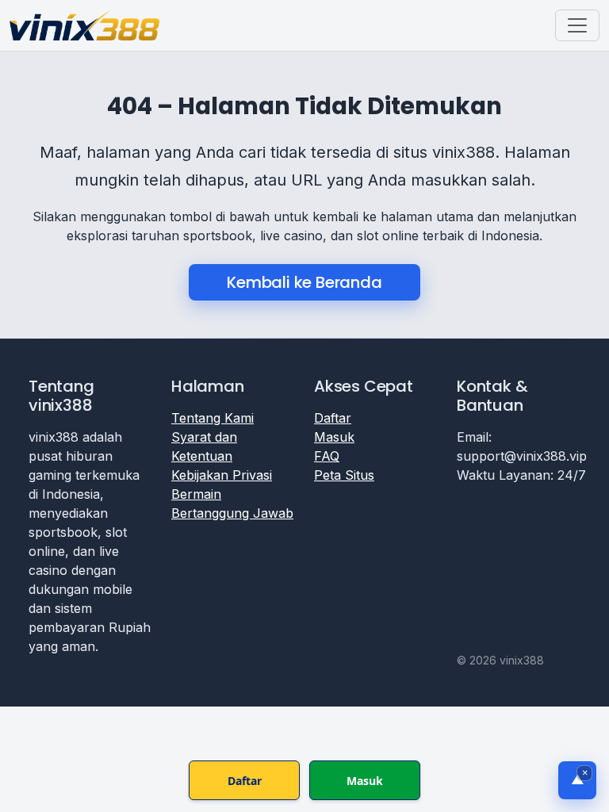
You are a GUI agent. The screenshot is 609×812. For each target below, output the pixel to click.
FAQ (326, 456)
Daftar (332, 418)
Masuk (334, 437)
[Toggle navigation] (577, 25)
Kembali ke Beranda (304, 282)
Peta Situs (344, 475)
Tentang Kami (212, 418)
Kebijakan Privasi (221, 475)
